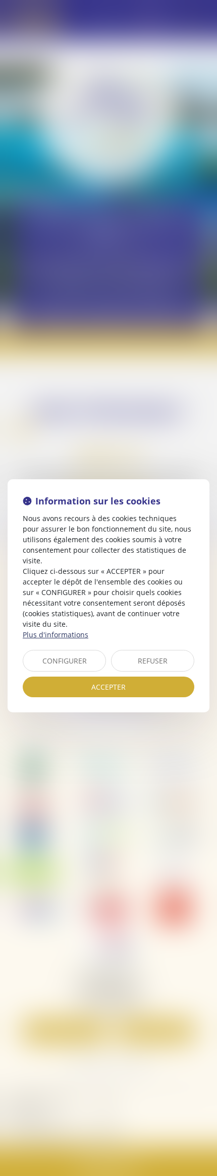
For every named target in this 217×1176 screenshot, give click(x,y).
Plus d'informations (55, 634)
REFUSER (153, 661)
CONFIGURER (64, 661)
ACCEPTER (108, 687)
